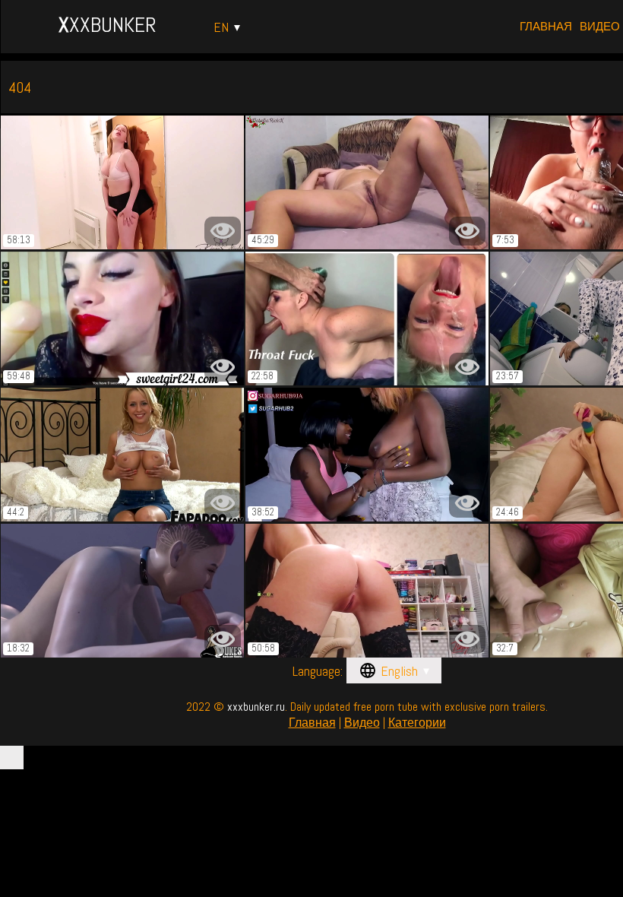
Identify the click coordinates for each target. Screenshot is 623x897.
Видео (600, 26)
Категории (417, 723)
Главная (546, 26)
